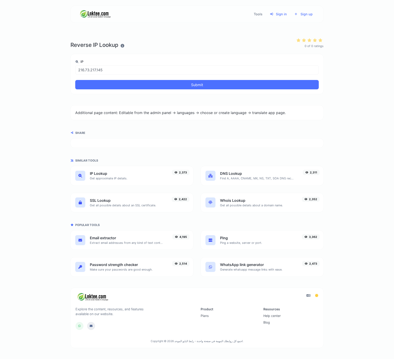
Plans (205, 316)
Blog (266, 322)
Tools (258, 14)
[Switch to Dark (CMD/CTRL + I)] (316, 295)
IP (81, 62)
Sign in (281, 14)
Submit (197, 84)
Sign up (306, 14)
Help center (272, 316)
